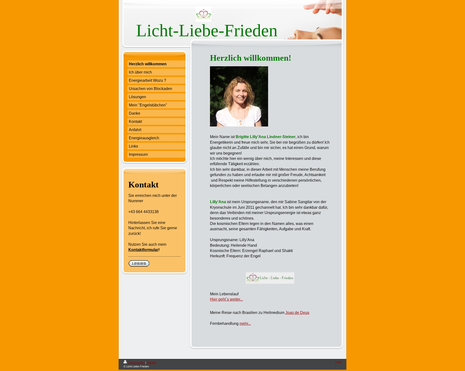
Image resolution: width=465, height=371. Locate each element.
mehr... (245, 323)
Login (338, 361)
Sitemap (151, 362)
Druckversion (136, 362)
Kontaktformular (143, 250)
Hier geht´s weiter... (226, 299)
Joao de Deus (297, 313)
